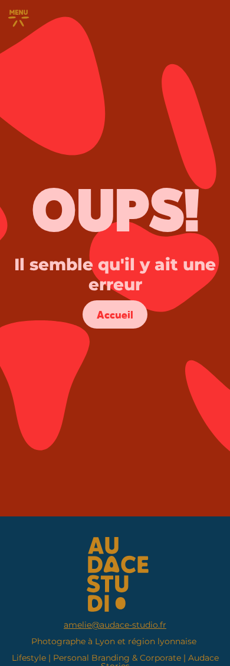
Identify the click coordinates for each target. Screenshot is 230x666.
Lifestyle (29, 657)
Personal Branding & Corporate (117, 657)
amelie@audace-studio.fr (115, 624)
